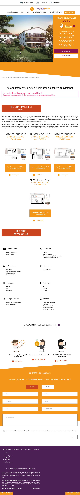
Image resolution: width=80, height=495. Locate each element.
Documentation (66, 51)
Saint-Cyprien (8, 456)
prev (2, 38)
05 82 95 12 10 (43, 2)
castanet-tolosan (9, 77)
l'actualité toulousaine (56, 12)
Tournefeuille (8, 463)
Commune (68, 26)
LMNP (22, 12)
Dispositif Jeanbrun (12, 12)
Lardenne (7, 459)
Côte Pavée (8, 458)
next (50, 38)
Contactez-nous (56, 2)
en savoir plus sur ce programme (40, 325)
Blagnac (7, 461)
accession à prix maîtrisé (39, 12)
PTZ (28, 12)
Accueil (3, 77)
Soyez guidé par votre (73, 493)
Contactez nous (35, 488)
